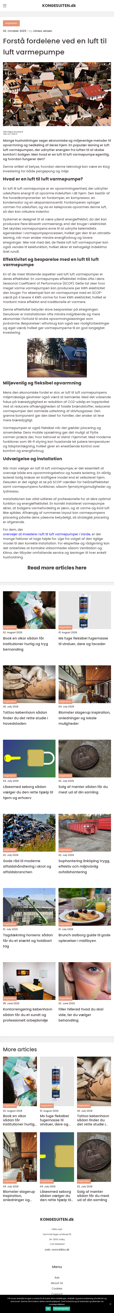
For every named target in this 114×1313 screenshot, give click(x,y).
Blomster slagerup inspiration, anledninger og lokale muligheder (84, 718)
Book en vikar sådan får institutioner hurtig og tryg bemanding (25, 644)
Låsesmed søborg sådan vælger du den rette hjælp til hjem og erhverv (28, 792)
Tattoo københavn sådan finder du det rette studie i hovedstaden (25, 718)
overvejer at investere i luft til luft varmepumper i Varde (46, 534)
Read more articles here (57, 567)
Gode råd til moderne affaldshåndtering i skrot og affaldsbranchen (27, 866)
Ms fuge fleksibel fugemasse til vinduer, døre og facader (83, 641)
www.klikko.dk (60, 1249)
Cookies (57, 1288)
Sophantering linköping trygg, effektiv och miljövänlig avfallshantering (84, 866)
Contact (57, 1294)
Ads (57, 1277)
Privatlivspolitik (61, 1308)
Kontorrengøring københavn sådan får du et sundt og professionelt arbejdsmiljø (27, 1015)
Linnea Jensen (42, 31)
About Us (57, 1283)
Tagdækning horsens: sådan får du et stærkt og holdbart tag (28, 941)
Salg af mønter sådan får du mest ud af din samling (83, 789)
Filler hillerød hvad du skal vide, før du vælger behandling (80, 1015)
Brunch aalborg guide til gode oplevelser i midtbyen (84, 938)
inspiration (11, 23)
